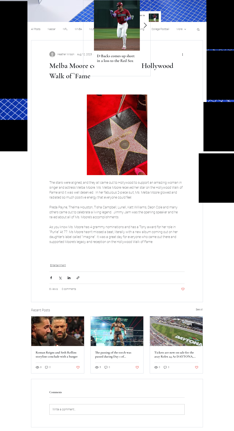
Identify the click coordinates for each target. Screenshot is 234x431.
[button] (198, 29)
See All (199, 309)
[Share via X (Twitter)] (60, 277)
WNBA (78, 29)
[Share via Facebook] (51, 277)
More (179, 29)
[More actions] (182, 54)
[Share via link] (78, 277)
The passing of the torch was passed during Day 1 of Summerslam (113, 354)
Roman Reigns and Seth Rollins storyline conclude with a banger (57, 354)
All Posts (35, 29)
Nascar (52, 29)
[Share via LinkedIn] (69, 277)
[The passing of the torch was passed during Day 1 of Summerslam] (117, 331)
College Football (160, 29)
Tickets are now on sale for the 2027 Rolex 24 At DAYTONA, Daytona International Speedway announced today (175, 354)
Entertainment (58, 265)
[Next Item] (145, 25)
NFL (65, 29)
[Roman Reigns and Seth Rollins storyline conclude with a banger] (57, 331)
